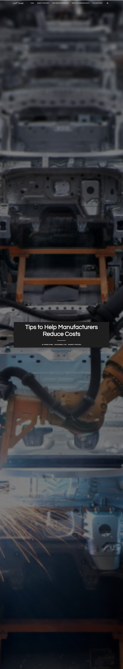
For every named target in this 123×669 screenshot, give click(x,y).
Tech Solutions (97, 3)
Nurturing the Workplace (60, 3)
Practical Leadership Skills (80, 3)
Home (32, 3)
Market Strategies (43, 3)
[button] (107, 3)
